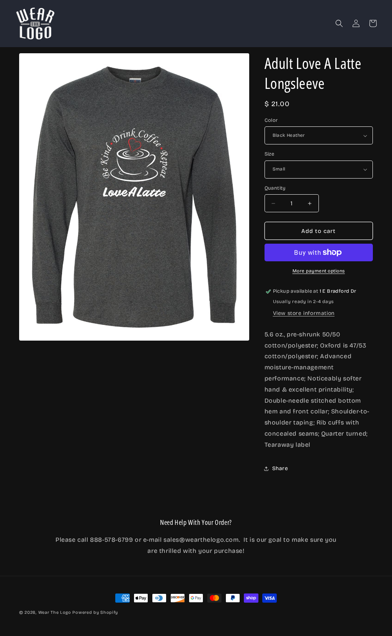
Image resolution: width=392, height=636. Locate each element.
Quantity (275, 188)
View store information (304, 313)
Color (271, 120)
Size (269, 154)
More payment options (318, 271)
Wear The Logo (54, 612)
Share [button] (280, 468)
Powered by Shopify (95, 612)
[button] (339, 23)
